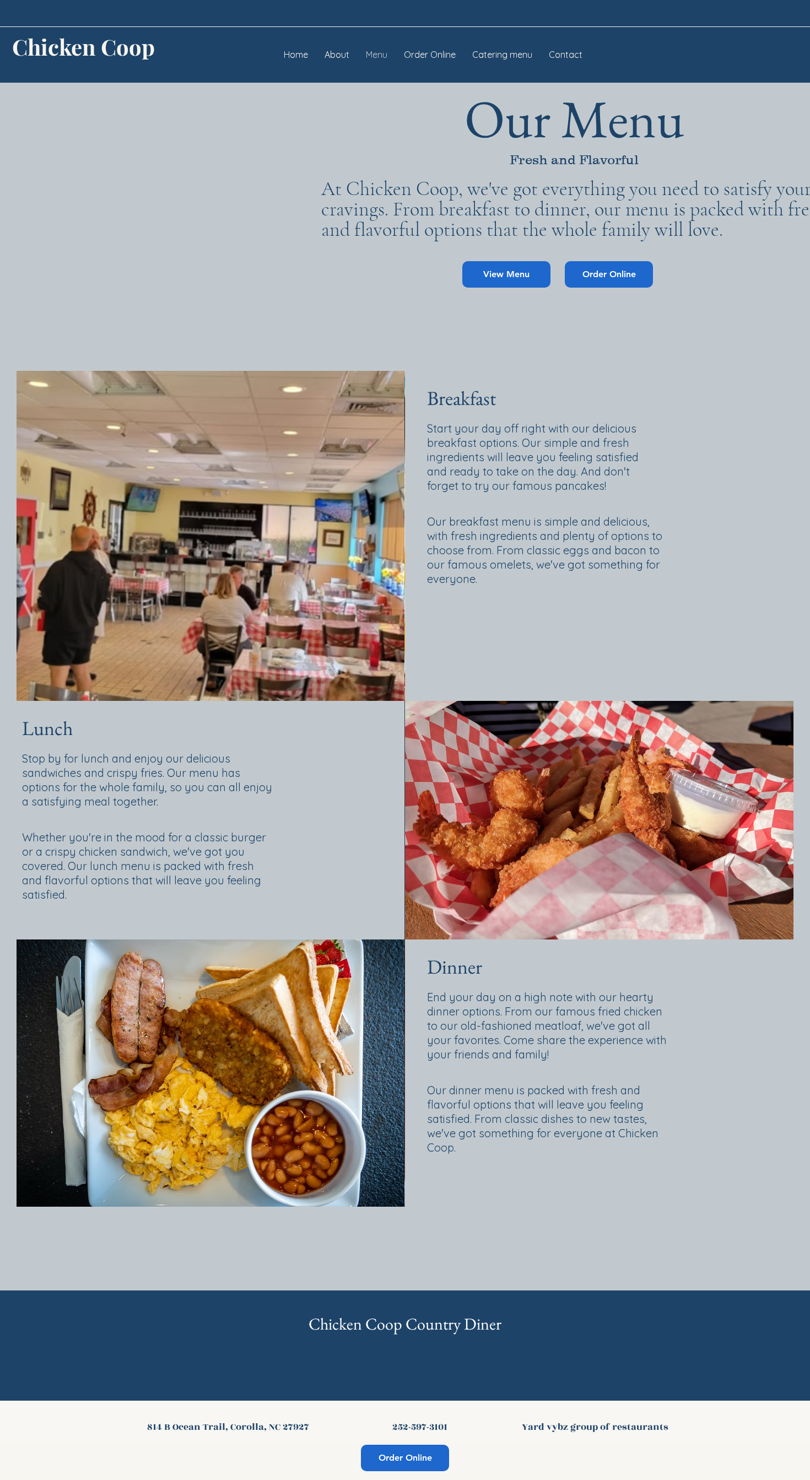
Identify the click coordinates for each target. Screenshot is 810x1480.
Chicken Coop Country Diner (405, 1324)
